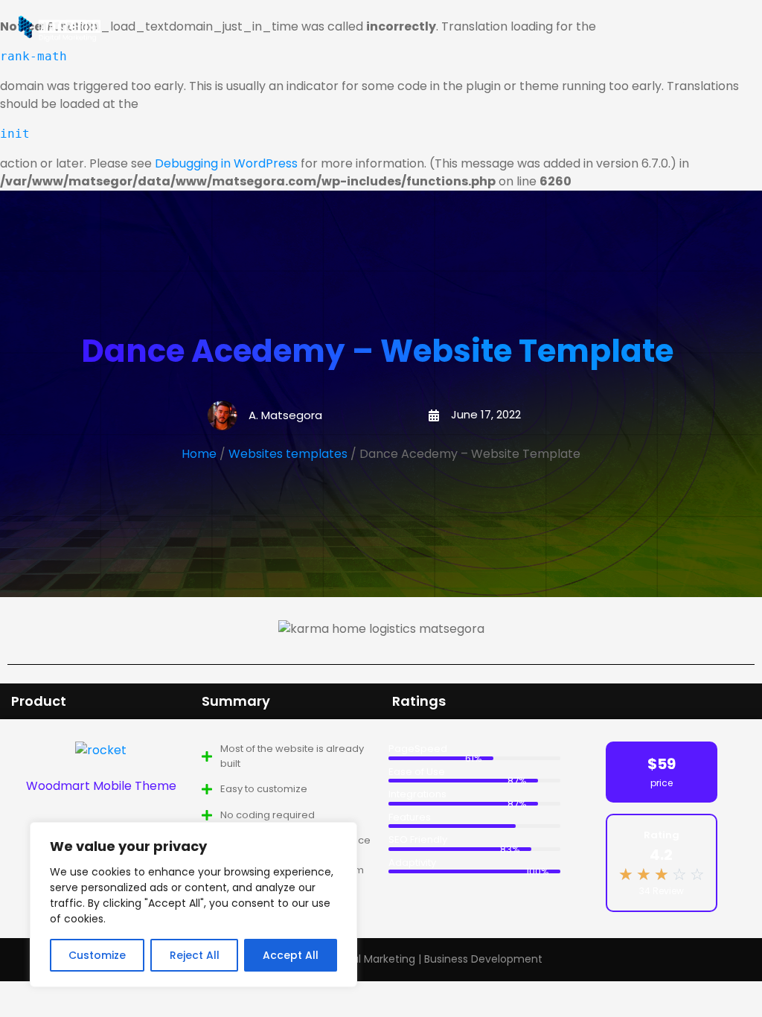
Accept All (290, 955)
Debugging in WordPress (226, 163)
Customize (97, 955)
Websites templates (288, 453)
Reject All (195, 955)
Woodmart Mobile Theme (101, 785)
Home (199, 453)
